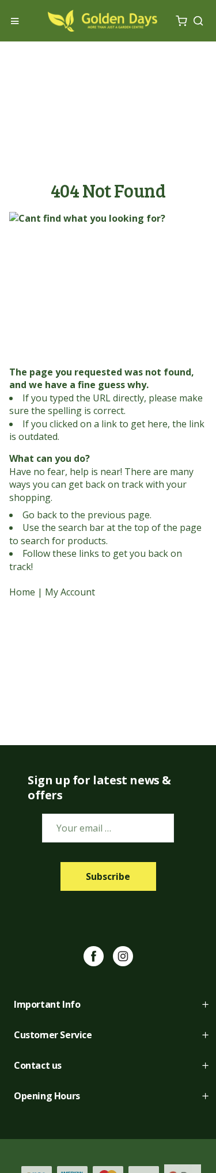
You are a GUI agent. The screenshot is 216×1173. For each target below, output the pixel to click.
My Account (70, 592)
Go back (39, 514)
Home (22, 592)
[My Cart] (181, 21)
